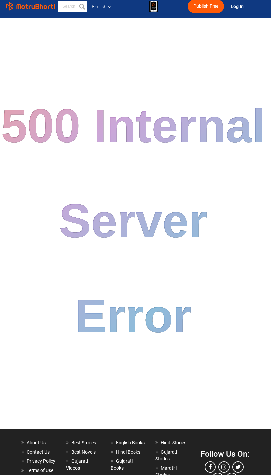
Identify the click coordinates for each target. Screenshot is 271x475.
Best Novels (83, 452)
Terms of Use (40, 470)
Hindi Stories (173, 442)
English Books (130, 442)
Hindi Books (128, 452)
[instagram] (224, 467)
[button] (81, 6)
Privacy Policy (41, 461)
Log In (238, 6)
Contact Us (38, 452)
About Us (36, 442)
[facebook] (210, 467)
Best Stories (83, 442)
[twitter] (238, 467)
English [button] (99, 6)
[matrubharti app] (153, 6)
